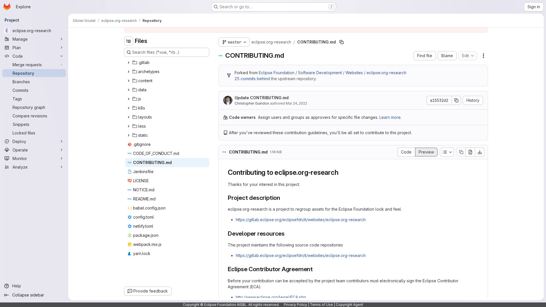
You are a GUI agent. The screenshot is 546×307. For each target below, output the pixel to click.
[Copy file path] (341, 42)
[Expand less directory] (128, 126)
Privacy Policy (295, 304)
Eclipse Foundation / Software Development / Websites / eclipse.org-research (332, 72)
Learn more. (390, 117)
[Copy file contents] (461, 152)
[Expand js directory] (128, 99)
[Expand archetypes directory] (128, 71)
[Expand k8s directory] (128, 108)
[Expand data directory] (128, 89)
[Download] (479, 152)
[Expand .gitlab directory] (128, 62)
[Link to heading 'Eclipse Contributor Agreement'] (316, 269)
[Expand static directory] (128, 135)
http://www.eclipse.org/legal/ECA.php (271, 297)
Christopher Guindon (252, 103)
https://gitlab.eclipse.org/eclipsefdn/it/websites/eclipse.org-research (301, 219)
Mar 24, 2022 (296, 103)
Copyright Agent (349, 304)
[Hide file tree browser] (128, 40)
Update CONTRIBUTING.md (262, 97)
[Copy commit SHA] (456, 100)
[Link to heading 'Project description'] (283, 197)
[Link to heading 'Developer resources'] (288, 233)
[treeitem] (167, 62)
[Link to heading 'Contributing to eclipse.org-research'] (342, 172)
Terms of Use (321, 304)
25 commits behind (252, 78)
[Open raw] (470, 152)
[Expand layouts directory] (128, 117)
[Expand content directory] (128, 80)
